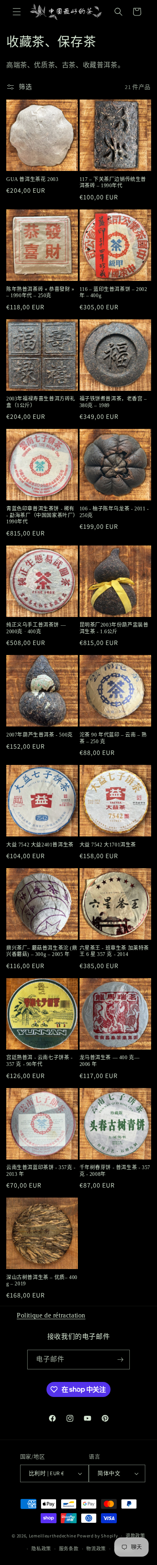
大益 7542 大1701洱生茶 (108, 845)
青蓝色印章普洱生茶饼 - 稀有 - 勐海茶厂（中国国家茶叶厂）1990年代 (41, 515)
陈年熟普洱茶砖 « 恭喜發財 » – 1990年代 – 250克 (40, 292)
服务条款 (69, 1549)
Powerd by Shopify (97, 1536)
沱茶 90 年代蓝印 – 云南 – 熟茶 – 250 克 (113, 738)
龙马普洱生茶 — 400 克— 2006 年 (110, 1061)
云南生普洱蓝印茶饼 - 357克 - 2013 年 (41, 1171)
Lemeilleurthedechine (52, 1536)
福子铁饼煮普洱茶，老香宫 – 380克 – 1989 (113, 402)
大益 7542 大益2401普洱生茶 (40, 845)
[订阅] (120, 1359)
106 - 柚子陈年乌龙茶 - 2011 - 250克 (114, 512)
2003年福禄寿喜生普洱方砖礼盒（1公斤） (40, 402)
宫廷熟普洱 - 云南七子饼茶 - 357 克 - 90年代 (39, 1061)
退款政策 (135, 1536)
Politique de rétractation (51, 1315)
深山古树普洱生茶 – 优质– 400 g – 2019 (41, 1280)
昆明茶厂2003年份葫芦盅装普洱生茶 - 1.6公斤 (114, 628)
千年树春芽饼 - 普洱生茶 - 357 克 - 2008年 (115, 1171)
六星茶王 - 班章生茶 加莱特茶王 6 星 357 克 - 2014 (114, 951)
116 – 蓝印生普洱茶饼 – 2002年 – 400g (113, 292)
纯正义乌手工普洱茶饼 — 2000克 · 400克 (36, 628)
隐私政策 (41, 1549)
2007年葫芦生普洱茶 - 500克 (39, 735)
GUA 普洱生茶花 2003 (32, 179)
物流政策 (96, 1549)
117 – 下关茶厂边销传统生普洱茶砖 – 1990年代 (113, 182)
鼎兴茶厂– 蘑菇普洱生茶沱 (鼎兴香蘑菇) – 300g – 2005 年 (41, 951)
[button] (17, 12)
